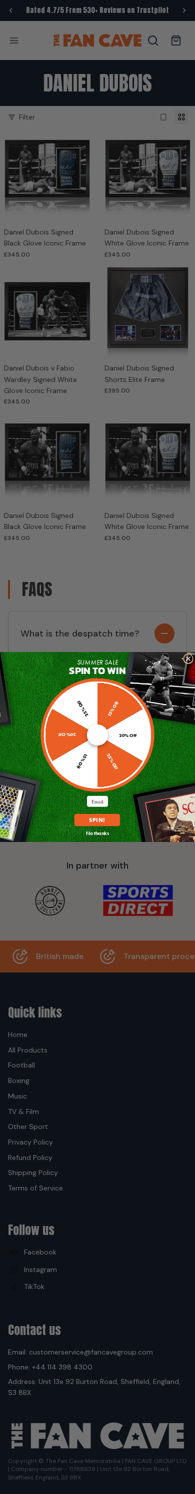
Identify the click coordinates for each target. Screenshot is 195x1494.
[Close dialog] (188, 658)
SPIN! (97, 820)
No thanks (97, 833)
